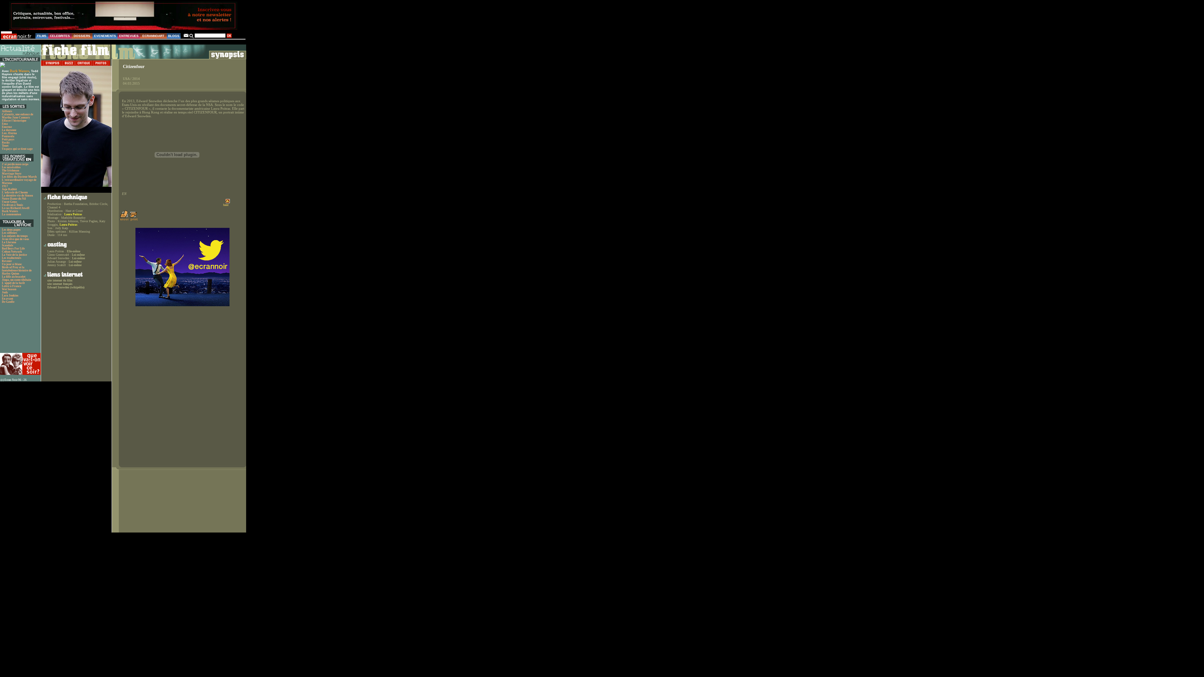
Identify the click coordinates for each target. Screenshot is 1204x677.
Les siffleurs (9, 232)
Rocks (6, 142)
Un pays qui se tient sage (17, 148)
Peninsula (8, 136)
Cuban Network (12, 251)
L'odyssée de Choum (15, 192)
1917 (5, 186)
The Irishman (10, 170)
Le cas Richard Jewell (15, 208)
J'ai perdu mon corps (15, 164)
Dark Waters (19, 71)
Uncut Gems (9, 201)
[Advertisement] (19, 329)
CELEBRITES (60, 36)
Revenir (7, 261)
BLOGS (173, 36)
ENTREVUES (129, 36)
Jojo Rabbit (9, 189)
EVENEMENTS (105, 36)
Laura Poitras (73, 214)
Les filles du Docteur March (19, 176)
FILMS (41, 36)
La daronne (9, 130)
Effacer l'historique (14, 120)
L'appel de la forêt (13, 283)
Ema (5, 123)
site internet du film (59, 280)
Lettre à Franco (11, 286)
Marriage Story (12, 173)
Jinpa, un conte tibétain (16, 279)
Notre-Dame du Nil (14, 198)
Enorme (7, 127)
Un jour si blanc (12, 264)
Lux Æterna (9, 133)
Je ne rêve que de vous (15, 239)
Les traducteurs (11, 258)
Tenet (5, 145)
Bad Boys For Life (13, 248)
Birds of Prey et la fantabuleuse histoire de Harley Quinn (17, 270)
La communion (11, 214)
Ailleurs (7, 111)
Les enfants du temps (15, 236)
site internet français (59, 284)
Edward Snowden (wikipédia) (65, 287)
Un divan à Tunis (12, 205)
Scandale (7, 245)
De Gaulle (8, 301)
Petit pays (8, 139)
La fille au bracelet (13, 276)
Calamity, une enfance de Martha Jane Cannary (17, 116)
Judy (5, 292)
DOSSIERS (82, 36)
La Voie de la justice (14, 254)
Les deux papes (11, 229)
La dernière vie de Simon (17, 195)
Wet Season (9, 289)
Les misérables (11, 167)
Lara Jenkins (10, 295)
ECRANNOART (153, 36)
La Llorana (9, 242)
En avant (7, 298)
